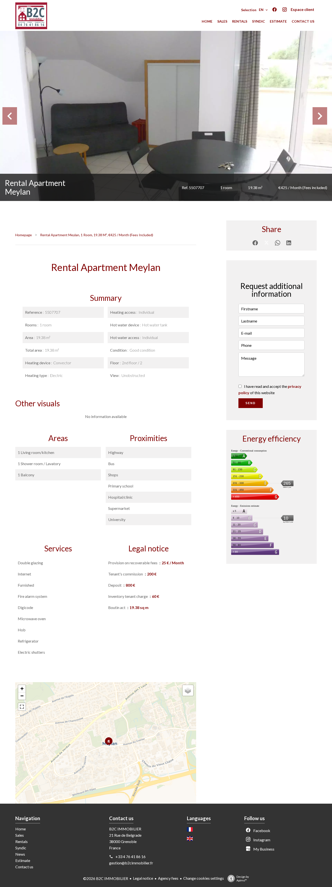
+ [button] (22, 689)
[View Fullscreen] (22, 706)
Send (250, 403)
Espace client (302, 9)
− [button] (22, 696)
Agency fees (168, 878)
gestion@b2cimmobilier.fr (131, 863)
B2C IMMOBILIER (125, 828)
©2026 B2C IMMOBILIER (105, 878)
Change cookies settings (203, 878)
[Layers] (188, 690)
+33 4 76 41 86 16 (130, 856)
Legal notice (143, 878)
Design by (242, 878)
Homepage (23, 235)
